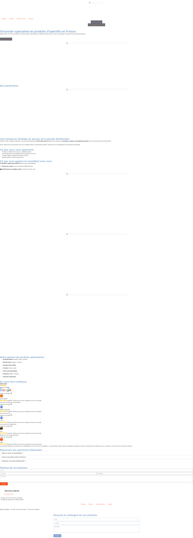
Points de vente (21, 18)
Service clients (12, 491)
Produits (4, 18)
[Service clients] (3, 491)
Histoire (11, 18)
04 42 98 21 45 (9, 494)
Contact (31, 18)
